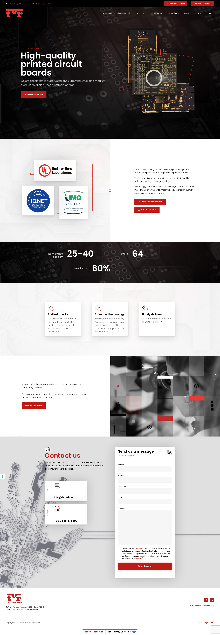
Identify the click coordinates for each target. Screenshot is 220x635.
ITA (210, 13)
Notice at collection (94, 631)
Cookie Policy (208, 605)
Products (141, 13)
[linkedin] (212, 600)
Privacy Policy (195, 605)
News (186, 13)
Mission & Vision (124, 13)
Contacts (198, 13)
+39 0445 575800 (44, 3)
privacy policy (139, 549)
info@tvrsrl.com (20, 3)
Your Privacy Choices (118, 631)
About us (107, 13)
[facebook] (206, 600)
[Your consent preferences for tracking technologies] (2, 476)
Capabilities (173, 13)
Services (158, 13)
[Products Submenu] (148, 13)
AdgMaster (208, 623)
